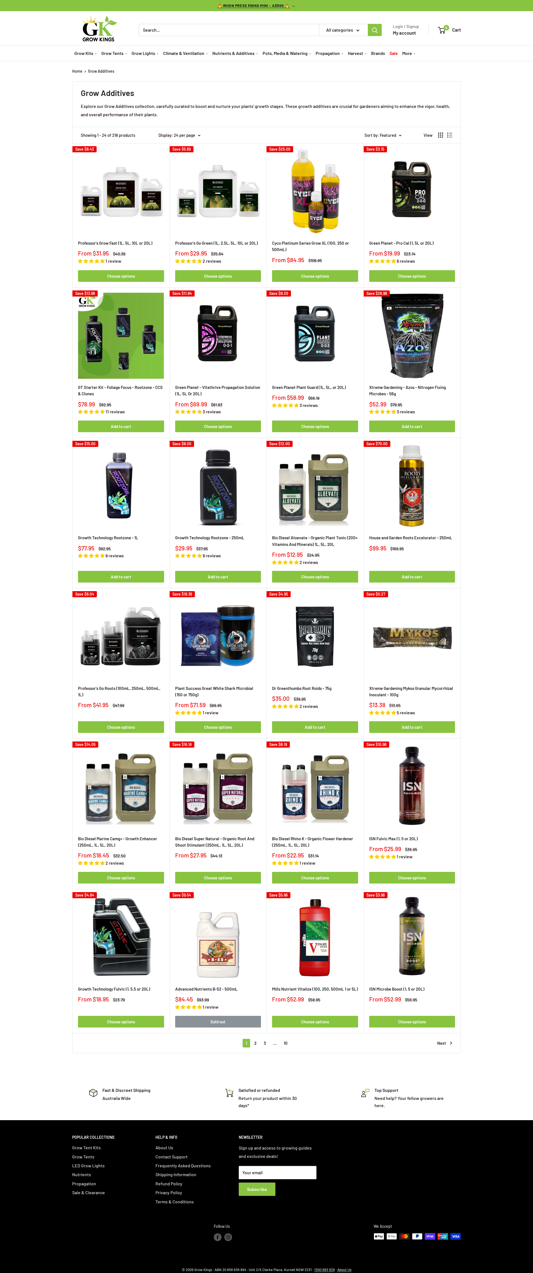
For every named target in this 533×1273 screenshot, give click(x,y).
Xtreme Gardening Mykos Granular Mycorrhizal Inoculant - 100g (411, 691)
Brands (378, 53)
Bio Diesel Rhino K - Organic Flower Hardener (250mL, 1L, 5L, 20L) (312, 841)
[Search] (375, 30)
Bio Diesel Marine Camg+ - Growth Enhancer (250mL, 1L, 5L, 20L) (117, 841)
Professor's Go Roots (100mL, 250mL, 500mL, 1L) (119, 691)
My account (404, 33)
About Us (164, 1147)
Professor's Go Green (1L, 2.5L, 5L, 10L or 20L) (216, 243)
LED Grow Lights (88, 1165)
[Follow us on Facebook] (218, 1237)
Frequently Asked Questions (183, 1165)
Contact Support (171, 1156)
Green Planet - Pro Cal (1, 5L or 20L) (401, 243)
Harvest (355, 53)
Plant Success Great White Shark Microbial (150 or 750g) (214, 691)
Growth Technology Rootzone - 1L (108, 537)
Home (77, 71)
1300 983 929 (324, 1269)
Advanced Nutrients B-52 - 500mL (206, 988)
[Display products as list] (449, 135)
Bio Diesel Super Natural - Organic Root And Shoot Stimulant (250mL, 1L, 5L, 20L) (214, 841)
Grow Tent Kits (86, 1147)
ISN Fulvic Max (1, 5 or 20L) (393, 838)
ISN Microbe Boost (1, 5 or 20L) (396, 988)
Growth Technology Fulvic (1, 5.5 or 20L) (114, 988)
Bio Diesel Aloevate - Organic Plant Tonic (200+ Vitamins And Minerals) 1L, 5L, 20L (315, 540)
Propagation (328, 53)
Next (441, 1043)
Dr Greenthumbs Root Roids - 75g (301, 688)
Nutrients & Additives (233, 53)
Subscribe (257, 1189)
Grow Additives (101, 71)
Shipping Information (175, 1174)
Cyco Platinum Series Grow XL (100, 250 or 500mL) (310, 246)
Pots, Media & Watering (285, 53)
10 (286, 1043)
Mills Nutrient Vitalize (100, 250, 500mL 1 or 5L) (315, 988)
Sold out (217, 1021)
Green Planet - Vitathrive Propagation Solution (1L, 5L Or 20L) (217, 390)
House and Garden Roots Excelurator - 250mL (410, 537)
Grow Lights (143, 53)
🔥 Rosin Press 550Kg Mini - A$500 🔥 (253, 5)
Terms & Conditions (174, 1201)
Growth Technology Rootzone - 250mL (209, 537)
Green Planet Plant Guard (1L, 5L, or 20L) (309, 387)
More (407, 53)
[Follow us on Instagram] (228, 1237)
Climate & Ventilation (183, 53)
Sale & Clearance (88, 1192)
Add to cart (121, 426)
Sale (393, 53)
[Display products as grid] (440, 135)
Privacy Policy (168, 1192)
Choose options (121, 276)
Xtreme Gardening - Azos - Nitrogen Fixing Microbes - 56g (407, 390)
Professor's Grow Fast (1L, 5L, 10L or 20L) (115, 243)
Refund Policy (168, 1183)
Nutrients (81, 1174)
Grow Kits (83, 53)
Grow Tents (112, 53)
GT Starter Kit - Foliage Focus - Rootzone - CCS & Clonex (120, 390)
